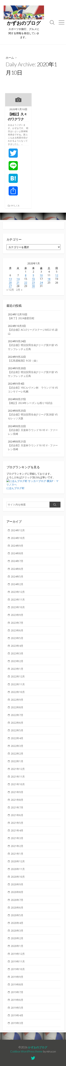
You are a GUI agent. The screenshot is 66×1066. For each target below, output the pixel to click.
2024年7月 (17, 561)
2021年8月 (17, 799)
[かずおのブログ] (24, 12)
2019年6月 (17, 1000)
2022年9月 (17, 699)
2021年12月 (18, 769)
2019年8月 (17, 984)
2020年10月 (18, 876)
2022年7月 (17, 715)
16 (33, 279)
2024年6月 (17, 569)
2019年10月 (18, 969)
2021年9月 (17, 792)
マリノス (15, 205)
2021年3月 (17, 838)
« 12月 (10, 289)
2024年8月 (17, 553)
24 (41, 282)
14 (17, 279)
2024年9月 (17, 545)
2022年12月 (18, 676)
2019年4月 (17, 1015)
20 (10, 282)
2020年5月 (17, 915)
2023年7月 (17, 622)
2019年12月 (18, 953)
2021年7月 (17, 807)
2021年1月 (17, 853)
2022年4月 (17, 738)
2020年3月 (17, 930)
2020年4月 (17, 923)
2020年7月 (17, 900)
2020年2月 (17, 938)
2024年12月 (18, 530)
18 (48, 279)
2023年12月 (18, 592)
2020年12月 (18, 861)
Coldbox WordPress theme (26, 1051)
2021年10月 (18, 784)
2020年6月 (17, 907)
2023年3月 (17, 653)
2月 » (19, 289)
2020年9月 (17, 884)
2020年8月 (17, 892)
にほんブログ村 (15, 488)
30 (33, 286)
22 (25, 282)
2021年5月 (17, 822)
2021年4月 (17, 830)
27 (10, 286)
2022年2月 (17, 753)
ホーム (10, 57)
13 (10, 279)
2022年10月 (18, 692)
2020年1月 (17, 946)
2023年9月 (17, 615)
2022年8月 (17, 707)
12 (56, 275)
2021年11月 (18, 776)
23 (33, 282)
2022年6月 (17, 722)
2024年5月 (17, 576)
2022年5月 (17, 730)
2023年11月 (18, 599)
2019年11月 (18, 961)
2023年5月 (17, 638)
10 (41, 275)
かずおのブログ (37, 1047)
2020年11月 (18, 869)
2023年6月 (17, 630)
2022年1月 (17, 761)
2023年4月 (17, 645)
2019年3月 (17, 1023)
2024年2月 (17, 584)
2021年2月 (17, 846)
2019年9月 (17, 976)
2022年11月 (18, 684)
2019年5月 (17, 1007)
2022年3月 (17, 746)
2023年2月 (17, 661)
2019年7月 (17, 992)
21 (17, 282)
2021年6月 (17, 815)
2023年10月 (18, 607)
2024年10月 (18, 538)
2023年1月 (17, 668)
